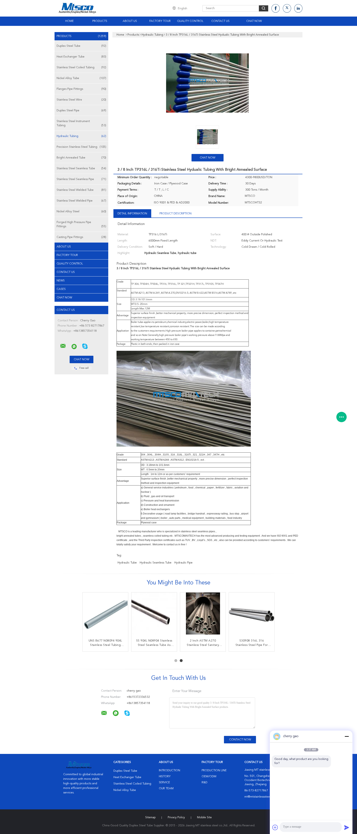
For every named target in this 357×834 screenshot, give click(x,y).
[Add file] (275, 827)
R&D (204, 782)
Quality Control (190, 21)
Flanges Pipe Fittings (81, 89)
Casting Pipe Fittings (81, 237)
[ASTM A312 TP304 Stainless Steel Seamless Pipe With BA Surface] (105, 615)
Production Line (214, 770)
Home (69, 21)
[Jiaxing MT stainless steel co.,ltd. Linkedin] (298, 8)
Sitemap (150, 817)
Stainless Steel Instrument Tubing (81, 123)
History (164, 776)
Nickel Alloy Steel (81, 211)
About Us (130, 21)
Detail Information (132, 213)
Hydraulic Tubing (81, 136)
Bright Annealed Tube (81, 157)
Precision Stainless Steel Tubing (81, 146)
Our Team (166, 788)
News (61, 280)
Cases (61, 289)
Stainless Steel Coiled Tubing (81, 67)
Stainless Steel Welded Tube (81, 190)
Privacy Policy (176, 817)
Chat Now (254, 21)
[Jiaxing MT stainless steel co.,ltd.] (63, 346)
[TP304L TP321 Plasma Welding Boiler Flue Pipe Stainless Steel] (251, 615)
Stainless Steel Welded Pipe (81, 200)
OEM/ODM (209, 776)
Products (99, 21)
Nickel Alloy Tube (81, 78)
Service (164, 782)
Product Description (175, 213)
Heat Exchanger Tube (81, 56)
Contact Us (220, 21)
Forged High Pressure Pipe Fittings (81, 224)
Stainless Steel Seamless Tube (81, 168)
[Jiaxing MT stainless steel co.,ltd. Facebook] (275, 8)
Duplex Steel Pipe (81, 110)
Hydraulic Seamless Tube (155, 562)
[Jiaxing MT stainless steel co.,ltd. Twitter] (287, 8)
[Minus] (346, 736)
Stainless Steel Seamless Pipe (81, 179)
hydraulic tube (127, 562)
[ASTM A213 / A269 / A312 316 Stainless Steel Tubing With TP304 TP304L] (154, 615)
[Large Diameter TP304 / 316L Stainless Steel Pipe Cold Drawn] (203, 615)
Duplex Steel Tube (81, 45)
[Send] (346, 827)
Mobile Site (204, 817)
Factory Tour (160, 21)
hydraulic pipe (183, 562)
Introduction (169, 770)
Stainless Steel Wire (81, 99)
